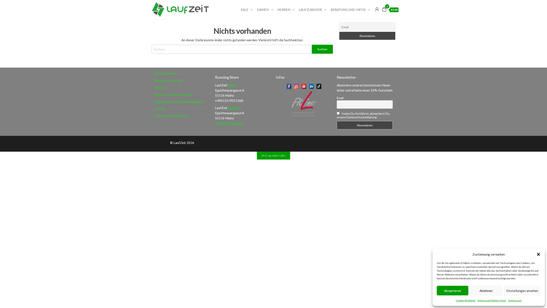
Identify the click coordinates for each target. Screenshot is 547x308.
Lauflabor (235, 108)
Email (340, 98)
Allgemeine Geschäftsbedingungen (178, 102)
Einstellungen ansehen (522, 291)
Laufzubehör (310, 10)
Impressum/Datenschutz (492, 300)
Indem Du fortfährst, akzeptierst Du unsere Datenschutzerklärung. (363, 115)
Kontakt (160, 109)
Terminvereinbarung (229, 123)
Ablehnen (486, 291)
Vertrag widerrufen (273, 155)
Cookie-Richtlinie (465, 300)
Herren (283, 10)
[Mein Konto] (377, 9)
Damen (263, 10)
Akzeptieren (452, 291)
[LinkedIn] (311, 86)
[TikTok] (319, 86)
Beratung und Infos (348, 10)
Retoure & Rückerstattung (172, 94)
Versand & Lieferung (168, 80)
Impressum (515, 300)
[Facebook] (289, 86)
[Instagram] (296, 86)
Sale (244, 10)
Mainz (232, 85)
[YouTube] (304, 86)
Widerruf (160, 87)
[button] (538, 254)
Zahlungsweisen (165, 73)
